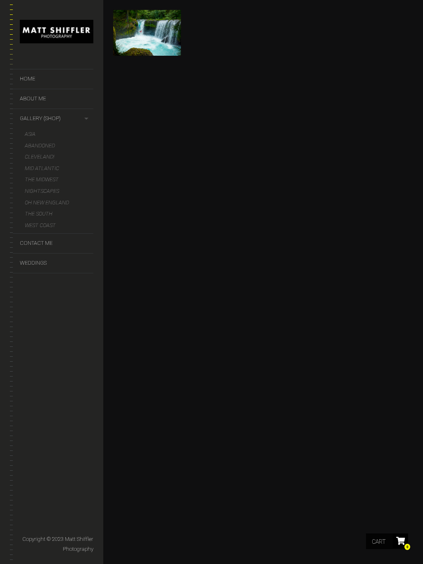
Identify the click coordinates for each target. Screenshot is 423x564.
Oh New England (47, 202)
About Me (33, 98)
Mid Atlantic (42, 168)
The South (38, 214)
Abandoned (40, 145)
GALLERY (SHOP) (40, 118)
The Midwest (42, 179)
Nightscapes (42, 191)
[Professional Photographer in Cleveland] (56, 33)
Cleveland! (39, 157)
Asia (30, 134)
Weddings (33, 263)
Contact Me (36, 243)
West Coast (40, 225)
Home (27, 79)
